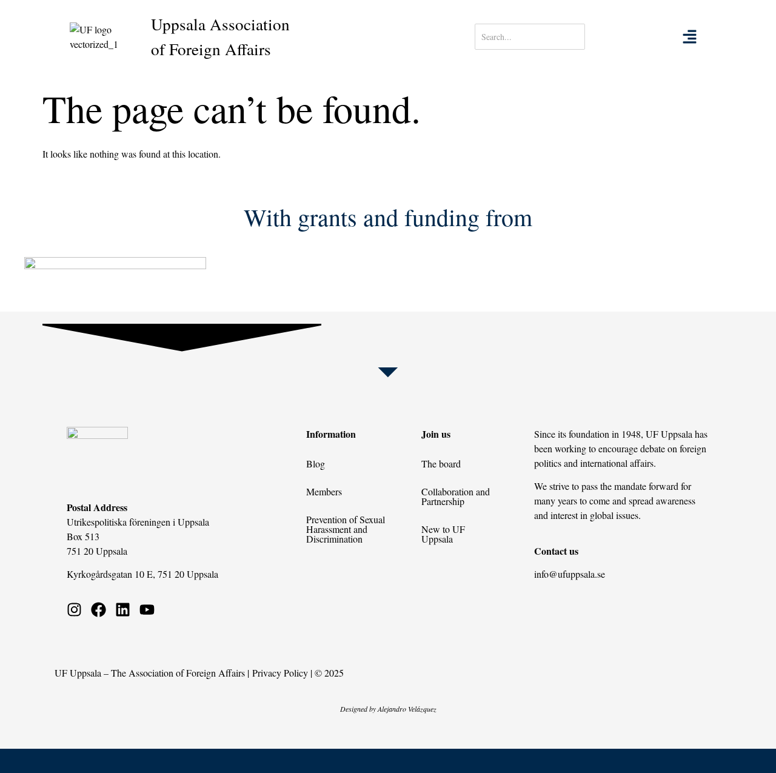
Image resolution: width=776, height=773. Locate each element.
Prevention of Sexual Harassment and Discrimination (345, 529)
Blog (315, 463)
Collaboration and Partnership (455, 496)
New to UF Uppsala (443, 534)
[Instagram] (74, 609)
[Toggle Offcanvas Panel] (689, 36)
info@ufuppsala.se (569, 573)
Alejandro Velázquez (407, 709)
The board (441, 463)
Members (324, 491)
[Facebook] (98, 609)
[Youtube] (147, 609)
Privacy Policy (280, 672)
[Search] (623, 37)
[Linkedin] (122, 609)
